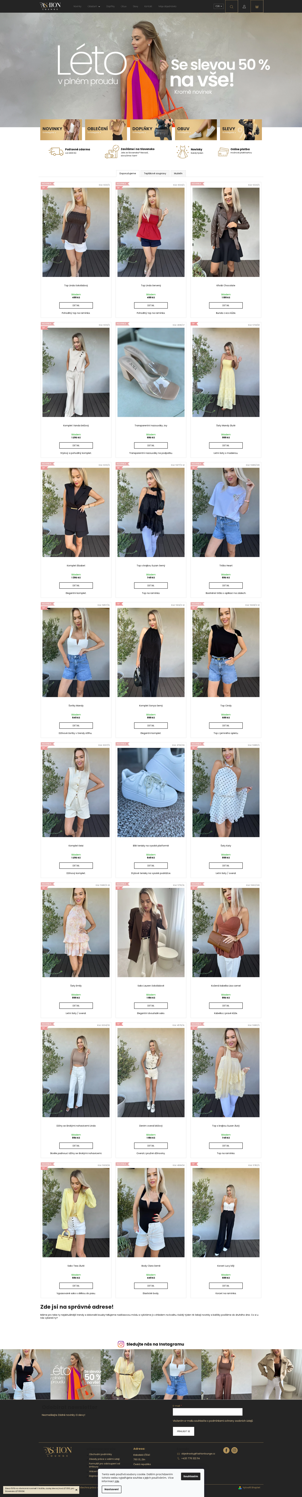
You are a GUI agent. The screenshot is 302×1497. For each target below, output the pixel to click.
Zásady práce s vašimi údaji (104, 1459)
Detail (76, 305)
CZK (217, 6)
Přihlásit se (183, 1431)
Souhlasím (190, 1476)
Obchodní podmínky (100, 1454)
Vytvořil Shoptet (251, 1487)
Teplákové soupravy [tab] (155, 173)
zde (117, 1481)
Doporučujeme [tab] (128, 173)
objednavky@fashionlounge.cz (198, 1453)
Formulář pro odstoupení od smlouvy (104, 1465)
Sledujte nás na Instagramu (155, 1344)
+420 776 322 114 (190, 1458)
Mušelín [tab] (178, 173)
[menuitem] (77, 6)
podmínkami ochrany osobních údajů (231, 1420)
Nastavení (111, 1489)
